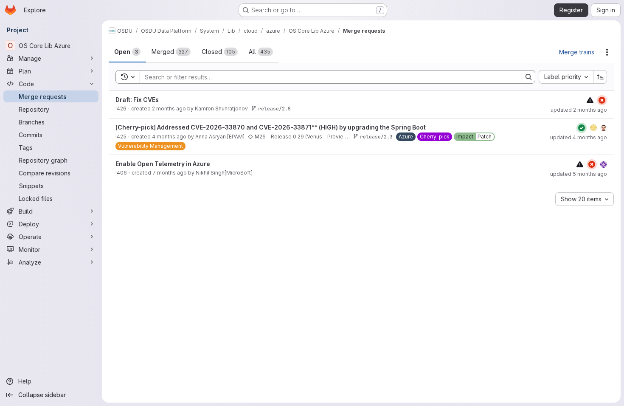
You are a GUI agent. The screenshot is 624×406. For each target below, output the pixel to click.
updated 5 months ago (578, 174)
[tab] (127, 51)
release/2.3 (376, 136)
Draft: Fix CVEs (137, 99)
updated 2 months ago (579, 110)
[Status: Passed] (581, 128)
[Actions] (607, 52)
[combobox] (566, 77)
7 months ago (169, 172)
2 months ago (169, 108)
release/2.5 (274, 108)
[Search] (528, 77)
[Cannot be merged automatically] (590, 100)
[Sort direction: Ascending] (600, 77)
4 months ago (169, 136)
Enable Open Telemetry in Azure (162, 163)
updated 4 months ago (578, 137)
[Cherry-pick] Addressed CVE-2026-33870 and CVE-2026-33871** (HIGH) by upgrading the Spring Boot (270, 127)
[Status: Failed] (602, 100)
